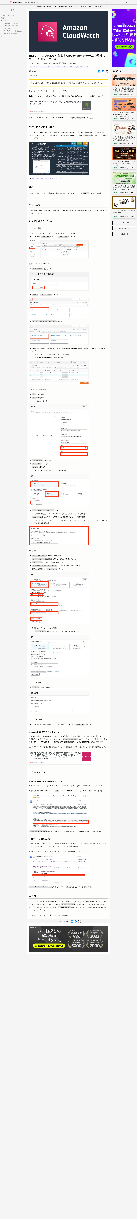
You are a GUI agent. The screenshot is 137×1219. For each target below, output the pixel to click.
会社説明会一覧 (124, 228)
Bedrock (55, 7)
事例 (95, 7)
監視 (77, 67)
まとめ (3, 36)
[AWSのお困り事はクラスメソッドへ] (68, 939)
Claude (49, 7)
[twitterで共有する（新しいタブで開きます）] (107, 71)
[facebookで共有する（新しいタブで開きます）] (103, 71)
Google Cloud (63, 7)
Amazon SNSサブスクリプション (12, 26)
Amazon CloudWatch (49, 67)
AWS (44, 7)
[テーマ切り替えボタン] (126, 2)
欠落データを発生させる (10, 33)
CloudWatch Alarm (35, 67)
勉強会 (91, 7)
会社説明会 (84, 7)
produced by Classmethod (30, 2)
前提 (2, 18)
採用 (99, 7)
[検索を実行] (106, 2)
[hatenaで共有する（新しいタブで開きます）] (99, 71)
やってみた (4, 20)
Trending (39, 7)
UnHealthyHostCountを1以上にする (13, 31)
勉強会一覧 (124, 234)
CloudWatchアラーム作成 (10, 23)
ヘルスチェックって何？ (8, 15)
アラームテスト (5, 28)
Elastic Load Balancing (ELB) (65, 67)
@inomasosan (58, 91)
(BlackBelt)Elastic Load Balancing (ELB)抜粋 (47, 179)
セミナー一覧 (124, 223)
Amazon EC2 (84, 67)
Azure (70, 7)
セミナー (76, 7)
